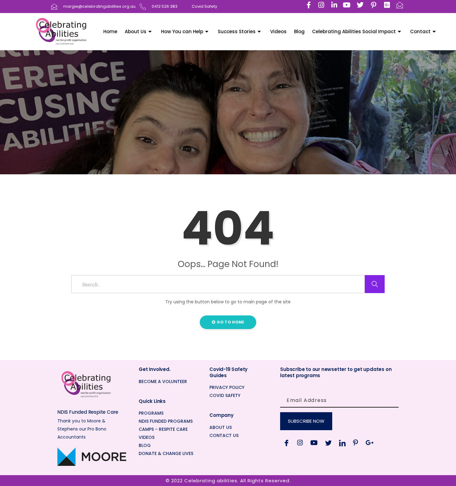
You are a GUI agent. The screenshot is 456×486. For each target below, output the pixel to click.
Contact (420, 31)
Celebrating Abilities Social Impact (354, 31)
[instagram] (300, 442)
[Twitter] (328, 442)
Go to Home (230, 322)
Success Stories (237, 31)
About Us (135, 31)
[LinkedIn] (342, 442)
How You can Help (182, 31)
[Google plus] (369, 442)
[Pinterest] (355, 442)
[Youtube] (314, 442)
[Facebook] (286, 442)
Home (110, 31)
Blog (299, 31)
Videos (278, 31)
